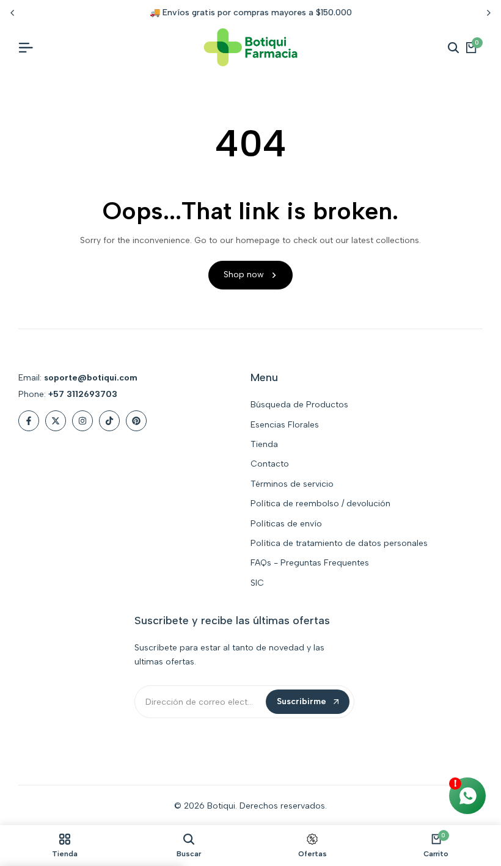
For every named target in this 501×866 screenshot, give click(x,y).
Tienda (264, 444)
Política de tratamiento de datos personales (339, 543)
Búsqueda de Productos (299, 404)
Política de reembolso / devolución (320, 503)
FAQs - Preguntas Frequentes (309, 563)
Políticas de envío (286, 524)
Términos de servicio (292, 484)
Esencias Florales (284, 425)
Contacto (269, 464)
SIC (257, 583)
